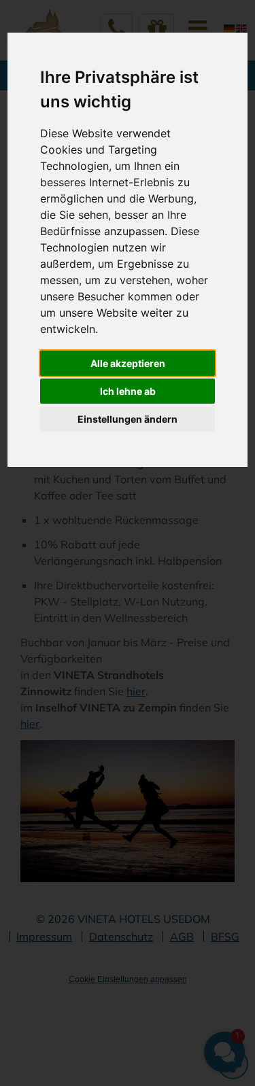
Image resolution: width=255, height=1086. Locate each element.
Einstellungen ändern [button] (127, 419)
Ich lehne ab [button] (128, 391)
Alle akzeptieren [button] (127, 363)
